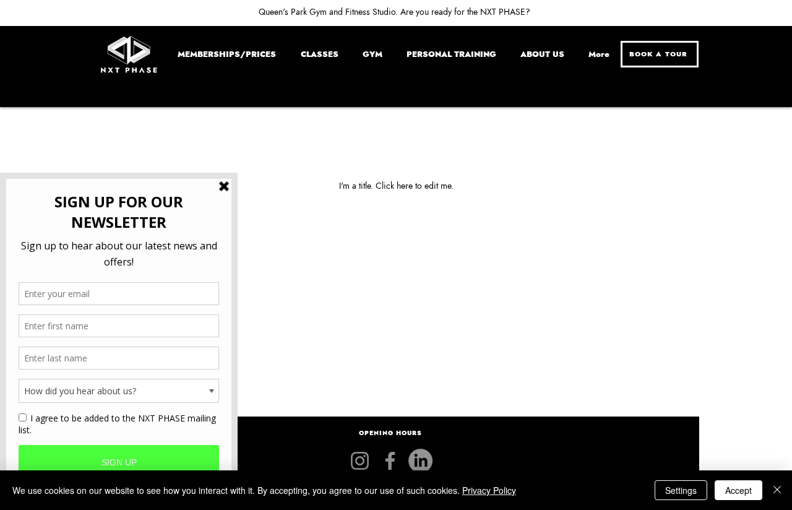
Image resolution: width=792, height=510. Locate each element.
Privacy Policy (489, 490)
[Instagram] (360, 461)
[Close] (777, 490)
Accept (738, 490)
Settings (681, 490)
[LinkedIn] (420, 461)
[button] (392, 433)
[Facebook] (390, 461)
